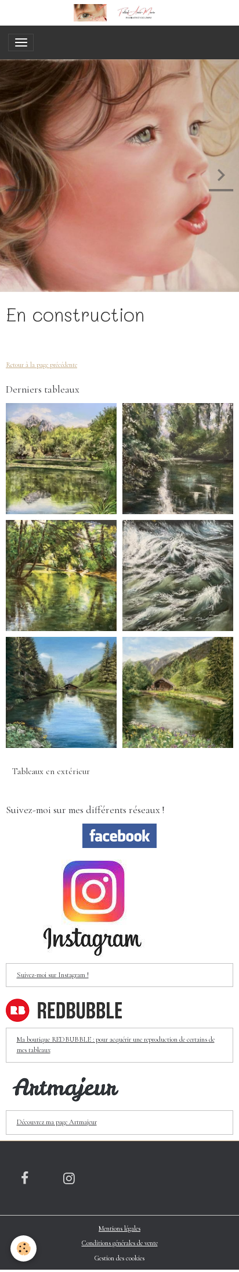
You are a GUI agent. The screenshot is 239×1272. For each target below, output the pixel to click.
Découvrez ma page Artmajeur (57, 1122)
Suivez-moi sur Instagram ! (53, 975)
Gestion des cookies (119, 1258)
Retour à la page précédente (41, 365)
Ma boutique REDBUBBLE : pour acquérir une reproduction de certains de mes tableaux (116, 1044)
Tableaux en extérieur (51, 771)
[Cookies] (23, 1248)
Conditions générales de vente (120, 1243)
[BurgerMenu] (21, 42)
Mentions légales (119, 1228)
